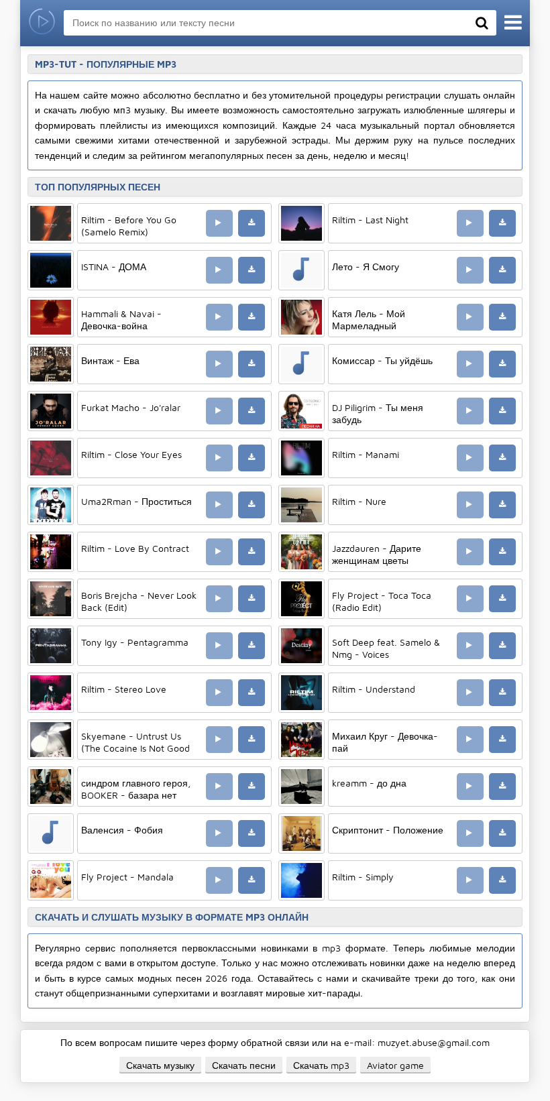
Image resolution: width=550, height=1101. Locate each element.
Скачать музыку (160, 1065)
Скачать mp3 (321, 1065)
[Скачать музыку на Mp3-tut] (42, 23)
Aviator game (395, 1065)
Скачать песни (244, 1065)
